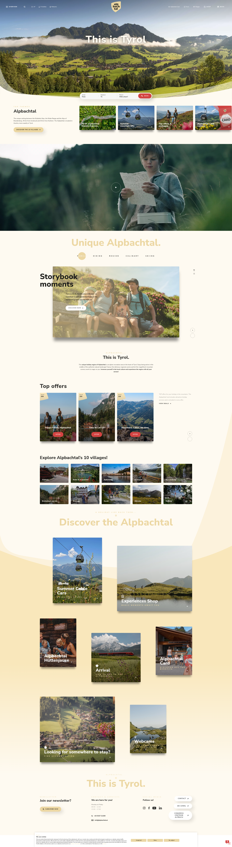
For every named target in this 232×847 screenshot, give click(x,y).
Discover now (75, 308)
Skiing (150, 256)
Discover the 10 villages (27, 129)
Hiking (98, 256)
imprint (104, 843)
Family (82, 256)
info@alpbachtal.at (101, 820)
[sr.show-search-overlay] (24, 6)
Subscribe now (51, 809)
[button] (39, 835)
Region (114, 256)
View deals (164, 403)
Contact (182, 798)
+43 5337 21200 (99, 816)
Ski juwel (181, 806)
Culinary (132, 256)
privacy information (75, 843)
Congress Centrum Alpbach (179, 815)
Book (146, 96)
